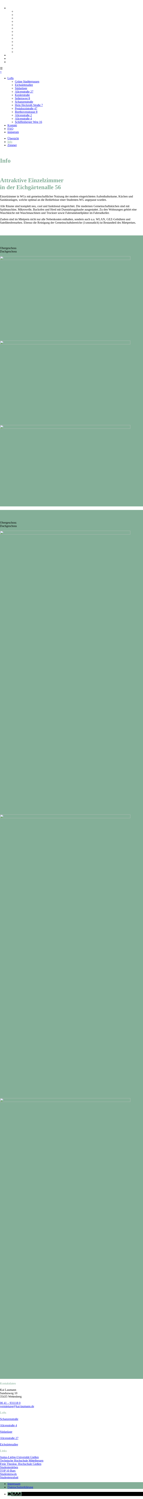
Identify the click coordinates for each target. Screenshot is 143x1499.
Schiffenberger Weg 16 (28, 51)
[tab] (71, 244)
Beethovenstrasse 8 (26, 41)
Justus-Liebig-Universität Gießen (19, 1457)
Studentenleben (9, 1467)
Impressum (13, 1483)
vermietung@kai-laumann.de (17, 1406)
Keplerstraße (22, 24)
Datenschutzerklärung (20, 1487)
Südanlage (21, 18)
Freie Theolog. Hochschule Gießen (20, 1464)
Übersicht (13, 138)
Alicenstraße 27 (24, 21)
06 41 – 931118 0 (10, 1402)
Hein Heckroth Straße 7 (29, 34)
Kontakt (12, 55)
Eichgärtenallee (24, 14)
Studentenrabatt (9, 1477)
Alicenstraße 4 (23, 48)
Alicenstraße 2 (23, 45)
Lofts (10, 8)
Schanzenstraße (24, 31)
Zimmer (12, 145)
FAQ (10, 58)
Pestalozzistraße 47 (26, 38)
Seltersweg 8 (22, 28)
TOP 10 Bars (7, 1470)
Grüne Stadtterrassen (27, 11)
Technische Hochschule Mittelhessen (21, 1460)
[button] (14, 1494)
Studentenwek (8, 1474)
